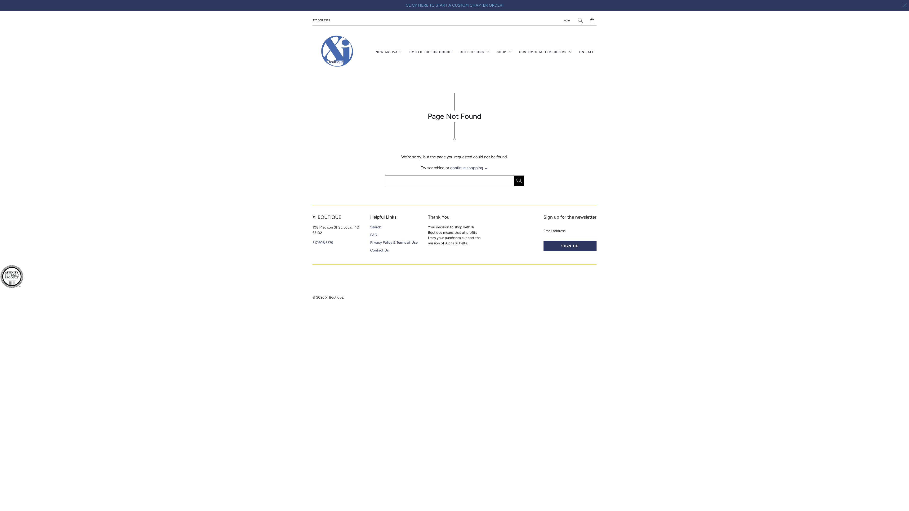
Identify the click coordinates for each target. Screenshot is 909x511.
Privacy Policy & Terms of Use (394, 242)
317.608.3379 (321, 20)
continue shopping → (469, 167)
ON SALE (586, 52)
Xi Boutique (334, 297)
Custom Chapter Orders (543, 52)
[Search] (580, 20)
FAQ (373, 235)
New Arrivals (389, 52)
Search (375, 227)
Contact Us (379, 250)
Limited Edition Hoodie (431, 52)
